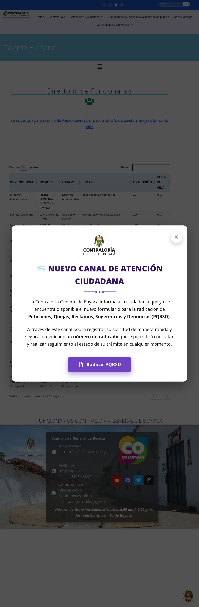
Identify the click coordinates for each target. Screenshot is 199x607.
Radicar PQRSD (103, 364)
